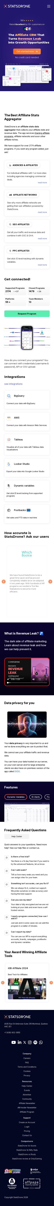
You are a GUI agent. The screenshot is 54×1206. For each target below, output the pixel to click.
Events (27, 1090)
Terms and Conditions (27, 1067)
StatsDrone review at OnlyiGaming (27, 1159)
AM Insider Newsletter (27, 1107)
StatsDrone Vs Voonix (27, 1146)
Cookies (27, 1071)
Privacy (27, 1075)
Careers (26, 1058)
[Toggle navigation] (48, 6)
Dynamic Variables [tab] (16, 797)
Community (27, 1099)
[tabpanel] (27, 812)
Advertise (27, 1094)
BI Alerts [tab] (36, 797)
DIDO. (17, 771)
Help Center (17, 836)
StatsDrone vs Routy (27, 1154)
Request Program (27, 314)
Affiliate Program (27, 1112)
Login (27, 1127)
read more (42, 182)
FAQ (27, 1062)
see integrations (13, 384)
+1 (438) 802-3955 (12, 1032)
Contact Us (27, 1135)
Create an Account (27, 1122)
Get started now (25, 51)
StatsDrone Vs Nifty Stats (27, 1150)
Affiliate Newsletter (27, 1103)
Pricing (27, 1131)
